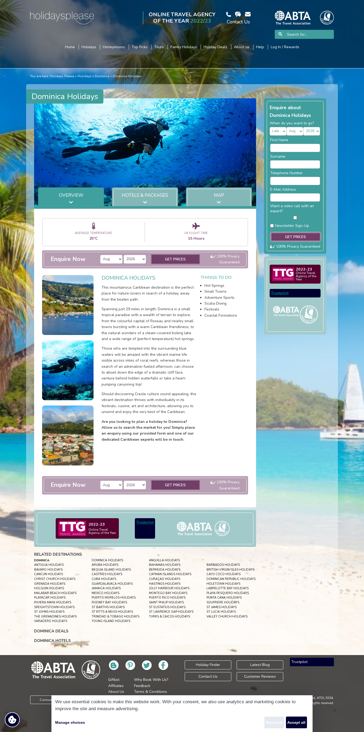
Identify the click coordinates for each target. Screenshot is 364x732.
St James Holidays (222, 607)
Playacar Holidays (50, 598)
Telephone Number (286, 172)
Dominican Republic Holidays (231, 579)
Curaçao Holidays (164, 579)
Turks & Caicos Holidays (169, 617)
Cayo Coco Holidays (224, 574)
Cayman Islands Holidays (170, 574)
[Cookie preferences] (12, 719)
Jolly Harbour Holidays (169, 588)
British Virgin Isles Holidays (230, 570)
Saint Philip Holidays (166, 602)
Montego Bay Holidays (168, 593)
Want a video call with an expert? (292, 208)
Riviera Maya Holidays (52, 602)
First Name (279, 139)
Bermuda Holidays (164, 570)
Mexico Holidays (105, 593)
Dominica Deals (51, 631)
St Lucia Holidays (221, 612)
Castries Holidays (107, 574)
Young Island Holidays (111, 621)
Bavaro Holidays (48, 570)
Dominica (102, 76)
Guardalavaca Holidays (112, 584)
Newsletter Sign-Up (292, 225)
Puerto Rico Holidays (167, 598)
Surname (277, 156)
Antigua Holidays (49, 565)
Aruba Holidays (105, 565)
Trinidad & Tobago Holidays (115, 617)
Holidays (84, 76)
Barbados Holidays (223, 565)
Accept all (296, 722)
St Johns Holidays (49, 612)
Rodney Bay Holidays (109, 602)
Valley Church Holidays (227, 617)
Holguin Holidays (49, 588)
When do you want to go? (292, 123)
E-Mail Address (283, 189)
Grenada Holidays (49, 584)
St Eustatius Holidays (167, 607)
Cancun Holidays (48, 574)
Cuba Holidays (104, 579)
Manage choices (70, 722)
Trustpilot (145, 522)
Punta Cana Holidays (224, 598)
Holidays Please (62, 76)
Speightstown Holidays (54, 607)
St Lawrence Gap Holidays (171, 612)
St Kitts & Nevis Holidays (112, 612)
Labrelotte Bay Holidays (228, 588)
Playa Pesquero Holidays (228, 593)
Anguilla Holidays (164, 560)
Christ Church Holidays (54, 579)
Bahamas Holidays (164, 565)
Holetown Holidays (223, 584)
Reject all (274, 722)
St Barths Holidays (108, 607)
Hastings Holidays (164, 584)
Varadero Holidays (50, 621)
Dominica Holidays (127, 76)
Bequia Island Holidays (111, 570)
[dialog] (182, 713)
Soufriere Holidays (223, 602)
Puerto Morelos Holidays (114, 598)
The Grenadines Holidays (55, 617)
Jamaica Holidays (106, 588)
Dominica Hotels (52, 640)
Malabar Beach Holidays (55, 593)
